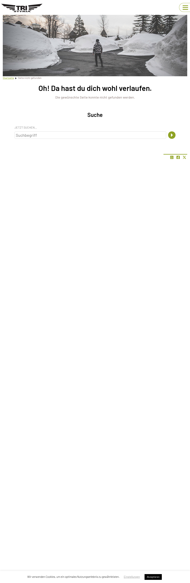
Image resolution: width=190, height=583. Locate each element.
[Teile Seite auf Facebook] (178, 157)
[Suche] (172, 135)
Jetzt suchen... (25, 127)
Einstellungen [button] (132, 576)
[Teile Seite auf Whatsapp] (172, 157)
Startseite (8, 77)
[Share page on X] (184, 157)
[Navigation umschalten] (185, 8)
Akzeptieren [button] (153, 576)
